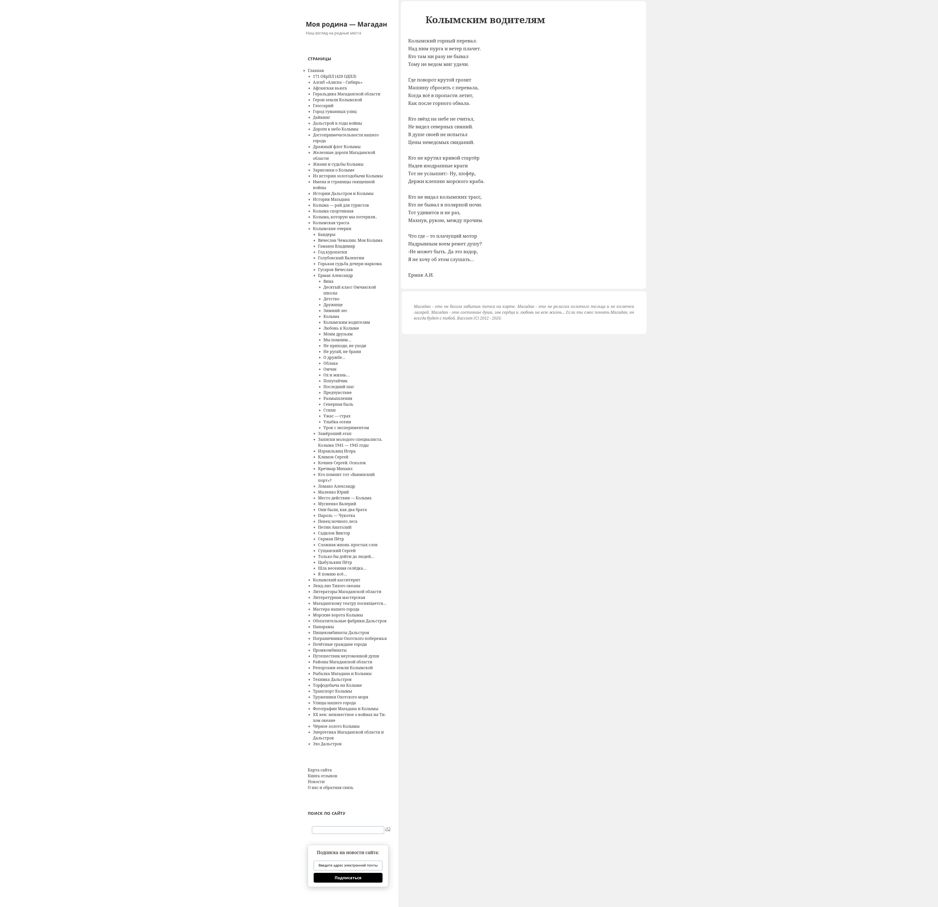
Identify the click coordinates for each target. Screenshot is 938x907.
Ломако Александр (336, 486)
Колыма (331, 316)
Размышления (337, 398)
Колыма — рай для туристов (341, 205)
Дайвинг (321, 117)
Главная (316, 70)
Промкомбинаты (330, 650)
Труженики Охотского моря (340, 697)
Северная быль (338, 404)
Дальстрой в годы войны (337, 123)
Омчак (330, 369)
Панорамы (323, 626)
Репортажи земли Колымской (343, 667)
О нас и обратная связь (330, 787)
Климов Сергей (333, 457)
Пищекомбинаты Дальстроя (341, 632)
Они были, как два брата (342, 509)
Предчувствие (337, 392)
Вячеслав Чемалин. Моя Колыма (350, 240)
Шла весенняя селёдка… (342, 568)
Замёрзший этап (335, 433)
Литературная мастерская (339, 597)
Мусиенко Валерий (337, 503)
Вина (328, 281)
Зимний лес (335, 310)
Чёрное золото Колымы (336, 726)
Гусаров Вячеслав (335, 269)
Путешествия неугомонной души (346, 656)
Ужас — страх (337, 416)
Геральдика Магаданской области (346, 94)
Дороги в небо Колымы (335, 129)
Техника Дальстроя (332, 679)
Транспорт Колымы (332, 691)
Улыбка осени (337, 421)
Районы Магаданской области (342, 662)
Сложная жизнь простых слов (348, 544)
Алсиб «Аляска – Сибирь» (337, 82)
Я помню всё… (332, 574)
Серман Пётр (331, 539)
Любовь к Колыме (341, 328)
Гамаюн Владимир (336, 246)
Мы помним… (337, 340)
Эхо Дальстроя (327, 743)
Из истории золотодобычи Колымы (348, 176)
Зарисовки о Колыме (333, 170)
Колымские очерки (332, 228)
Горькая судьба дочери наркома (350, 263)
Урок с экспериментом (346, 427)
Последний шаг (338, 386)
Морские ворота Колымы (338, 615)
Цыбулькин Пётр (335, 562)
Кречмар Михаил (335, 468)
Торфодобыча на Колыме (337, 685)
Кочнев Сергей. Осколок (342, 462)
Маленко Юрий (333, 492)
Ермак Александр (335, 275)
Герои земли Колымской (337, 99)
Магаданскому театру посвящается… (349, 603)
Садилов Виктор (334, 533)
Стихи (329, 410)
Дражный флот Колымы (337, 146)
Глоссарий (323, 105)
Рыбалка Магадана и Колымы (342, 673)
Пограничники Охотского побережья (350, 638)
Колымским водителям (346, 322)
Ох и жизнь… (336, 375)
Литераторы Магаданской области (347, 591)
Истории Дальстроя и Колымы (343, 193)
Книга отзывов (322, 775)
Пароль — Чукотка (336, 515)
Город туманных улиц (335, 111)
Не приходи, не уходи (344, 345)
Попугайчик (335, 380)
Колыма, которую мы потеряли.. (345, 217)
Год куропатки (332, 252)
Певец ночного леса (337, 521)
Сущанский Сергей (337, 550)
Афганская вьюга (330, 88)
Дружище (333, 304)
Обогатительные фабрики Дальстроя (349, 621)
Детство (331, 299)
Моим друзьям (338, 334)
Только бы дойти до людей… (346, 556)
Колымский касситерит (336, 580)
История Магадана (331, 199)
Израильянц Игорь (337, 451)
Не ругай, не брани (342, 351)
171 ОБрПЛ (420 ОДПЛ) (334, 76)
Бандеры (326, 234)
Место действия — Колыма (345, 498)
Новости (316, 781)
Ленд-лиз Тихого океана (336, 585)
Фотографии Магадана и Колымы (345, 708)
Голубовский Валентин (341, 258)
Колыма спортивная (333, 211)
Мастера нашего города (336, 609)
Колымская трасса (331, 222)
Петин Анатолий (335, 527)
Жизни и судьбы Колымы (338, 164)
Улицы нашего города (334, 702)
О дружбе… (334, 357)
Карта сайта (320, 770)
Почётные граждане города (340, 644)
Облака (330, 363)
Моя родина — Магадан (346, 24)
